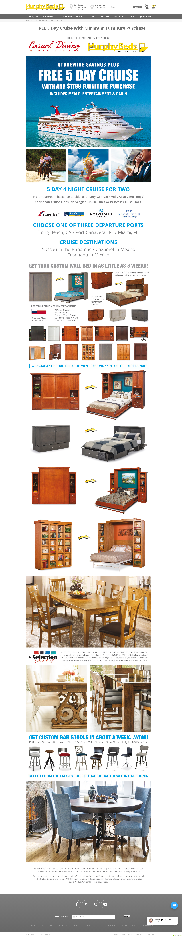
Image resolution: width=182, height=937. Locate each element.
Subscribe (127, 916)
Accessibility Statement (150, 934)
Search (137, 7)
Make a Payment (148, 925)
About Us (93, 16)
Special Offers (120, 16)
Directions (105, 16)
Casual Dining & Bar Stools (140, 16)
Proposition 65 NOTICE (126, 934)
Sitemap (116, 934)
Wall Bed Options (50, 16)
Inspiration (80, 16)
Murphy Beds (33, 16)
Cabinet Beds (66, 16)
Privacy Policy (138, 934)
